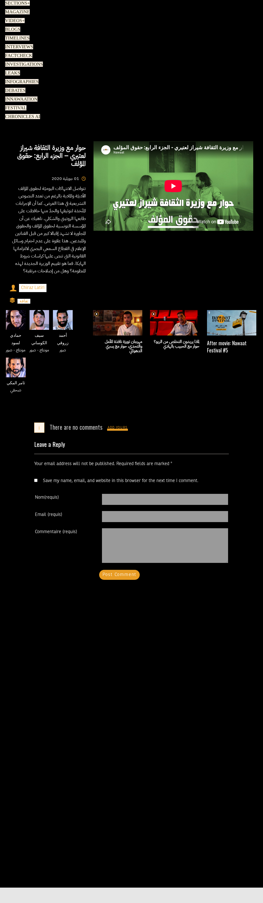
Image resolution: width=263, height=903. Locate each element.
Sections (16, 3)
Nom (47, 497)
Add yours (118, 427)
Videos (14, 20)
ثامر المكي (16, 383)
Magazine (16, 12)
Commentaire (56, 532)
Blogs (11, 29)
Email (48, 514)
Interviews (18, 47)
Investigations (22, 64)
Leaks (11, 73)
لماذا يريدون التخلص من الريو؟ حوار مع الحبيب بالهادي (176, 344)
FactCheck (17, 55)
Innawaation (20, 99)
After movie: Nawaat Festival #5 (227, 346)
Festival (14, 108)
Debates (14, 90)
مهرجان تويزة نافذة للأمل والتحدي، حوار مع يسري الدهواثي (123, 346)
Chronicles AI (21, 116)
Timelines (16, 38)
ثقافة (24, 301)
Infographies (21, 82)
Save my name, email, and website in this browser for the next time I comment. (120, 480)
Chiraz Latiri (32, 287)
